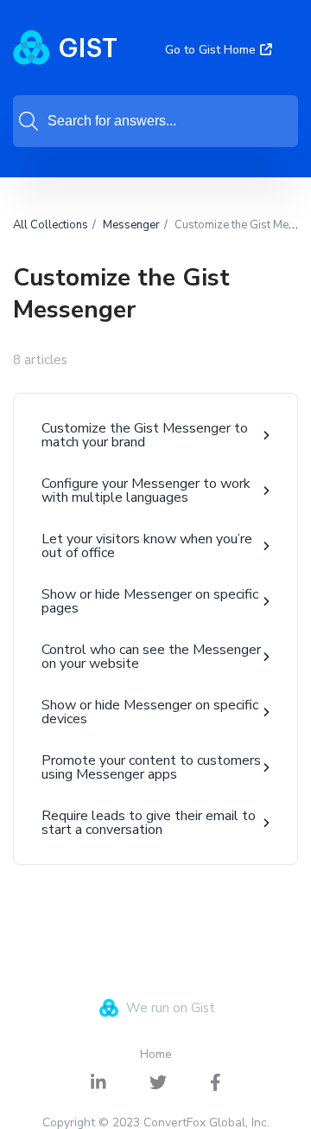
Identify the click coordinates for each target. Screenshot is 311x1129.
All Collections (50, 225)
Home (156, 1054)
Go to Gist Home (210, 49)
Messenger (131, 225)
